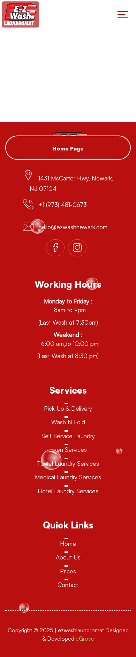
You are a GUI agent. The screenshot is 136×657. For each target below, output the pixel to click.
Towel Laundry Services (68, 463)
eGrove (85, 638)
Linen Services (68, 449)
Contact (68, 584)
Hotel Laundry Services (68, 491)
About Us (68, 557)
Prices (68, 571)
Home (68, 543)
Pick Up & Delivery (68, 408)
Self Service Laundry (68, 436)
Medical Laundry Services (68, 477)
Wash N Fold (68, 422)
